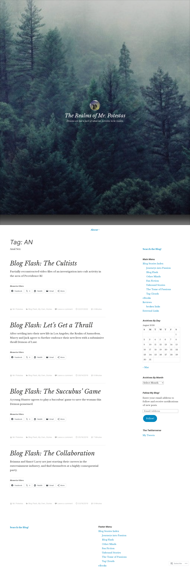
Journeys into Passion (158, 268)
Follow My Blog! (151, 393)
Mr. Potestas (18, 309)
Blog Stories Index (153, 263)
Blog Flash (32, 309)
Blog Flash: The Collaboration (52, 453)
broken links (153, 306)
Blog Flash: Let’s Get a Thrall (51, 325)
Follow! (150, 418)
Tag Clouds (152, 293)
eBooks (147, 298)
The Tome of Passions (158, 289)
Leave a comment (65, 309)
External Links (151, 311)
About (94, 230)
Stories (49, 309)
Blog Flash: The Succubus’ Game (55, 391)
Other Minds (153, 276)
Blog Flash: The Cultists (43, 263)
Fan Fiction (152, 280)
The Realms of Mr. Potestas (95, 116)
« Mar (146, 367)
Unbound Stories (155, 285)
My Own (41, 309)
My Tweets (149, 435)
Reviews (147, 302)
